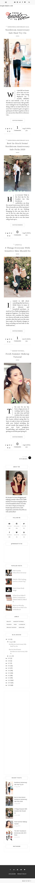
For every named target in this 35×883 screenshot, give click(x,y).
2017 (9, 663)
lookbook (22, 624)
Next (28, 63)
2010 (9, 680)
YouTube (9, 526)
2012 (9, 675)
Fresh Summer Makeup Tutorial (17, 355)
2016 (9, 666)
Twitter (24, 526)
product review (11, 627)
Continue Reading (17, 120)
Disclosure (12, 874)
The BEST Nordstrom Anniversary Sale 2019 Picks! (20, 833)
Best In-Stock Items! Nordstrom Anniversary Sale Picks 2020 (17, 146)
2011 (9, 678)
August (11, 642)
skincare (21, 627)
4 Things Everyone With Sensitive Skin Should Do (17, 249)
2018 (9, 661)
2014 (9, 670)
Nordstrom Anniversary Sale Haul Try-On (17, 31)
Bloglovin (16, 534)
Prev (7, 63)
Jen (27, 130)
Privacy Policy (21, 874)
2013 (9, 673)
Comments (17, 128)
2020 (9, 639)
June (10, 656)
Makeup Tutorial (18, 351)
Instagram (16, 526)
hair (15, 624)
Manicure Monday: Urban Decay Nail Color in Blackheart (20, 607)
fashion (9, 624)
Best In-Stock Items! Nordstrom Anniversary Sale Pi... (18, 651)
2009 (9, 683)
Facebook (9, 534)
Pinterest (24, 534)
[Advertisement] (18, 722)
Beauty (9, 621)
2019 (9, 658)
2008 (9, 685)
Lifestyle (18, 245)
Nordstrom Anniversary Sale (18, 27)
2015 (9, 668)
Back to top (26, 881)
